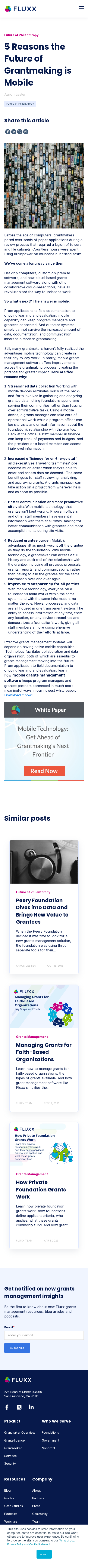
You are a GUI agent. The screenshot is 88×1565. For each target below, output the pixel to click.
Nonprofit (48, 1448)
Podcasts (10, 1514)
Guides (9, 1498)
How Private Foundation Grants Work (41, 1189)
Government (50, 1440)
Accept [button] (44, 1554)
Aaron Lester (15, 94)
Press (36, 1506)
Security (10, 1463)
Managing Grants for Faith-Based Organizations (44, 1052)
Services (10, 1456)
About (36, 1490)
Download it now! (18, 695)
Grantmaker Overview (19, 1432)
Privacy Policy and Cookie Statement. (29, 1544)
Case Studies (13, 1506)
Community (40, 1514)
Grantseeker (13, 1448)
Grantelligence (14, 1440)
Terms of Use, (67, 1540)
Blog (7, 1490)
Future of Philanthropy (20, 103)
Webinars (11, 1521)
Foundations (50, 1432)
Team (36, 1521)
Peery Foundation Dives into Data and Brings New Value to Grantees (42, 911)
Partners (38, 1498)
